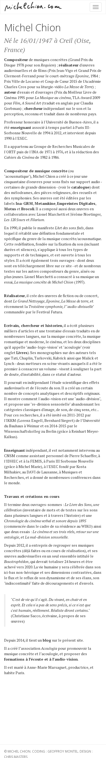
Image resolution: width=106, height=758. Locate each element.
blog (47, 640)
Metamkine (45, 203)
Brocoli (27, 208)
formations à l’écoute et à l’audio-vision (41, 659)
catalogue (80, 187)
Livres (21, 352)
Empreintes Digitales (76, 203)
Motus (10, 208)
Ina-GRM (24, 203)
